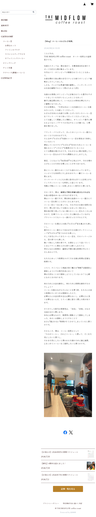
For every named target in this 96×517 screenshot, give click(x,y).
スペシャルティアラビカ (15, 54)
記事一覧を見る (68, 489)
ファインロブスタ (12, 50)
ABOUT (5, 25)
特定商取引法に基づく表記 (72, 503)
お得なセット (10, 45)
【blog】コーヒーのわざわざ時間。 (59, 41)
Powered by (65, 512)
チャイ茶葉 (7, 68)
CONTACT (6, 78)
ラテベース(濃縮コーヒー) (13, 73)
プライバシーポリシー (51, 503)
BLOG (4, 31)
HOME (4, 20)
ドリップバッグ (9, 63)
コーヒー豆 (7, 41)
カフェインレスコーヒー (15, 58)
